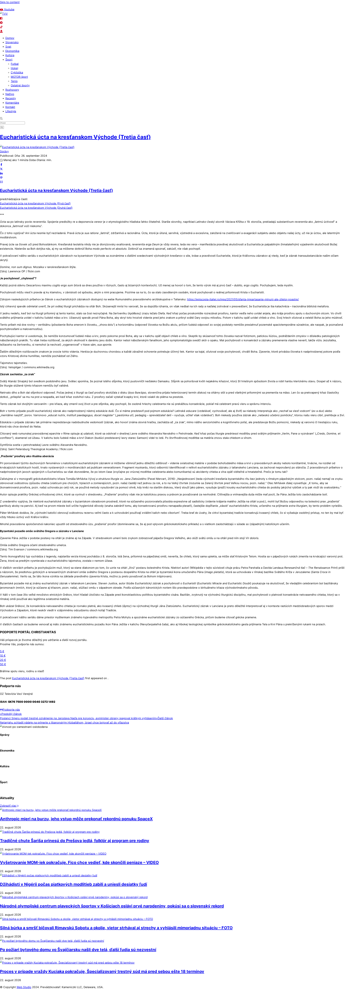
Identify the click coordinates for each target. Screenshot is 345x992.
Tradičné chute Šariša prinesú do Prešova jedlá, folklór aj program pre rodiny (74, 840)
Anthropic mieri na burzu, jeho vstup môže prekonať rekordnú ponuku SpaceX (76, 818)
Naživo (9, 94)
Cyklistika (17, 72)
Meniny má (32, 6)
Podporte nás (11, 709)
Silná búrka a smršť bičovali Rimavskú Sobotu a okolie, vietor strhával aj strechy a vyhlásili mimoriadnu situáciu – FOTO (116, 927)
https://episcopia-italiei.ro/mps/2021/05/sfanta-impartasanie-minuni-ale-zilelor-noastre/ (243, 299)
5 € (2, 651)
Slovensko (12, 42)
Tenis (14, 81)
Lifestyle (10, 111)
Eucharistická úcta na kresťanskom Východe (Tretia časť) (75, 137)
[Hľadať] (2, 127)
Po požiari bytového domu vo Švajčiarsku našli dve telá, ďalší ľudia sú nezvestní (78, 949)
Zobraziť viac (8, 805)
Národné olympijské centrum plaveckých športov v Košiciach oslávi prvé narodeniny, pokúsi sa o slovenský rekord (112, 905)
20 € (3, 660)
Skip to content (10, 2)
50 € (3, 664)
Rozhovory (12, 89)
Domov (9, 38)
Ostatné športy (20, 85)
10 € (3, 655)
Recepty (10, 98)
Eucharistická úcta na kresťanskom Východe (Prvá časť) (35, 203)
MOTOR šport (19, 76)
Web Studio (24, 987)
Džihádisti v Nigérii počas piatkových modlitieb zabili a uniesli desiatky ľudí (73, 884)
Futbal (15, 63)
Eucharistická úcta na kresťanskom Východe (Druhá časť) (36, 207)
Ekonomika (12, 51)
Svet (8, 46)
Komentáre (12, 102)
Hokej (14, 68)
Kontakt (10, 107)
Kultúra (9, 55)
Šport (8, 59)
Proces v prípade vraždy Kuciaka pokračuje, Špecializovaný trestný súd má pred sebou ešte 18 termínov (102, 971)
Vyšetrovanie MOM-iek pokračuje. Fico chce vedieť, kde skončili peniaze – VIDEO (79, 862)
